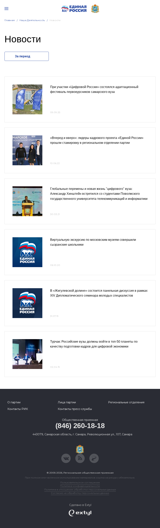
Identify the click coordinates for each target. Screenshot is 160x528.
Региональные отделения (126, 402)
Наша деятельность (32, 20)
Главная (9, 20)
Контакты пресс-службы (75, 409)
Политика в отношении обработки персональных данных (80, 489)
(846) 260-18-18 (80, 426)
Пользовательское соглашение (80, 482)
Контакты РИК (17, 409)
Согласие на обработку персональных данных (80, 493)
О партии (13, 402)
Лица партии (67, 402)
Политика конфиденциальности (80, 485)
